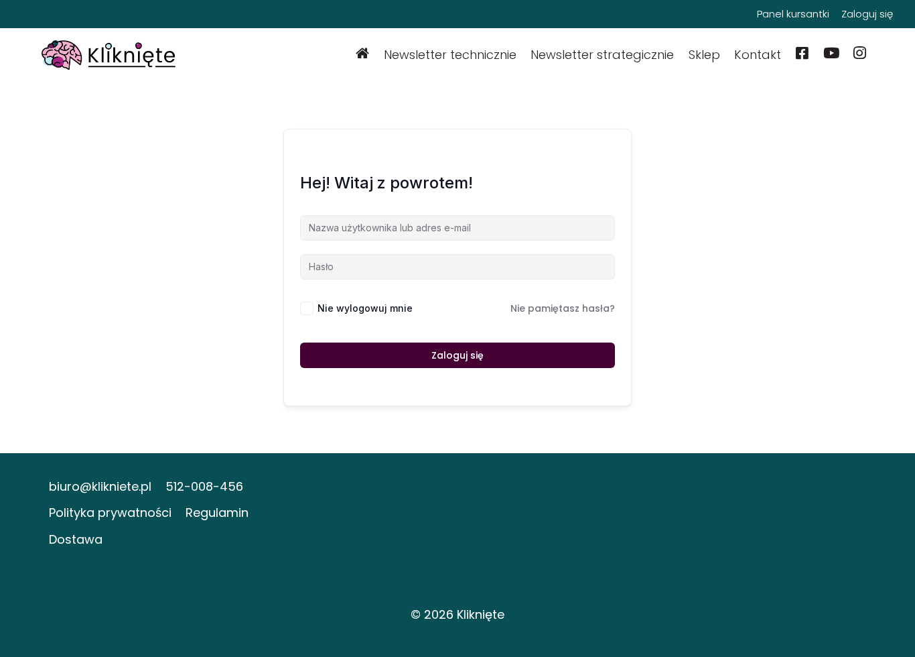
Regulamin (217, 512)
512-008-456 (204, 486)
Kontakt (757, 54)
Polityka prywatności (110, 512)
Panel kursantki (793, 14)
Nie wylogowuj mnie (365, 308)
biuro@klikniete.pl (100, 486)
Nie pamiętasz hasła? (562, 308)
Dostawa (75, 539)
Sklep (704, 54)
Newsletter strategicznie (602, 54)
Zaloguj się (867, 14)
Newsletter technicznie (450, 54)
